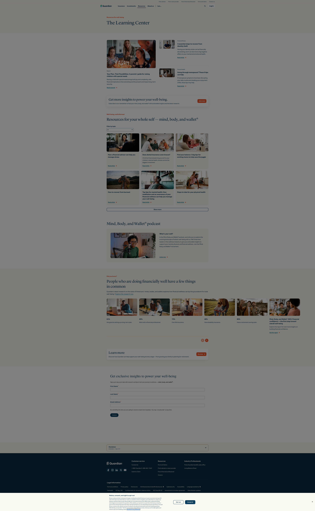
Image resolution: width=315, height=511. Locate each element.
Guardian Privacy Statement (133, 509)
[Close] (312, 502)
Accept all (190, 502)
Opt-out (178, 502)
